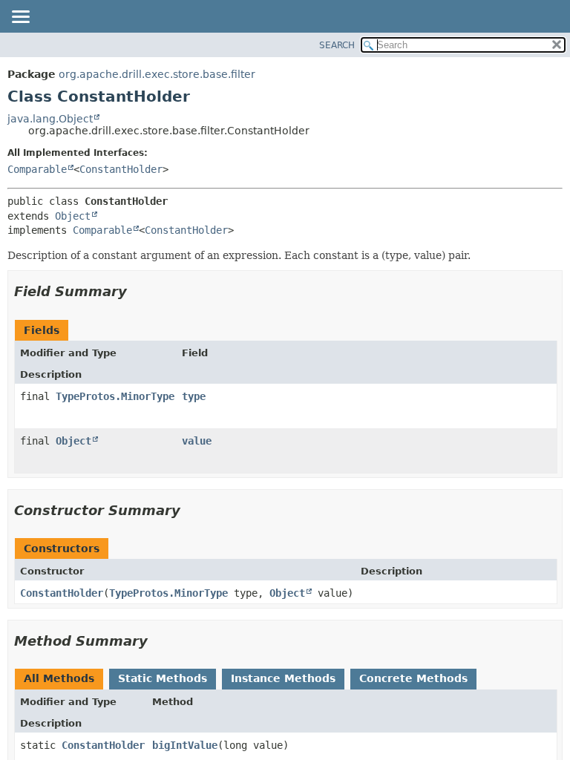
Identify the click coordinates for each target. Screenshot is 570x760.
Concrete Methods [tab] (413, 678)
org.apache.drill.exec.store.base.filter (157, 74)
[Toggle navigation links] (20, 17)
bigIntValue (184, 745)
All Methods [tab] (59, 678)
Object (73, 216)
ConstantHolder (121, 169)
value (197, 441)
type (194, 396)
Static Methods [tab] (162, 678)
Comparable (37, 169)
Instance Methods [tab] (283, 678)
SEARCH (337, 45)
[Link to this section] (137, 291)
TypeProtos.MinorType (115, 396)
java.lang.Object (50, 119)
